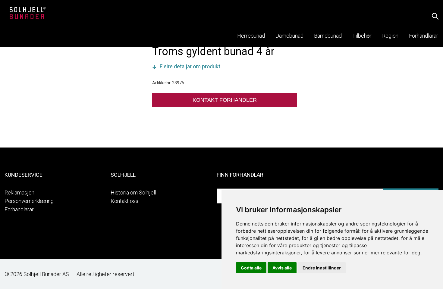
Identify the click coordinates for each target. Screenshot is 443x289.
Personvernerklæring (29, 201)
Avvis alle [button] (282, 267)
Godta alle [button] (251, 267)
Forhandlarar (19, 209)
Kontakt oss (124, 201)
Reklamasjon (19, 192)
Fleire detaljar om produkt (190, 66)
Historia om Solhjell (133, 192)
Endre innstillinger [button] (322, 267)
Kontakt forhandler (225, 100)
